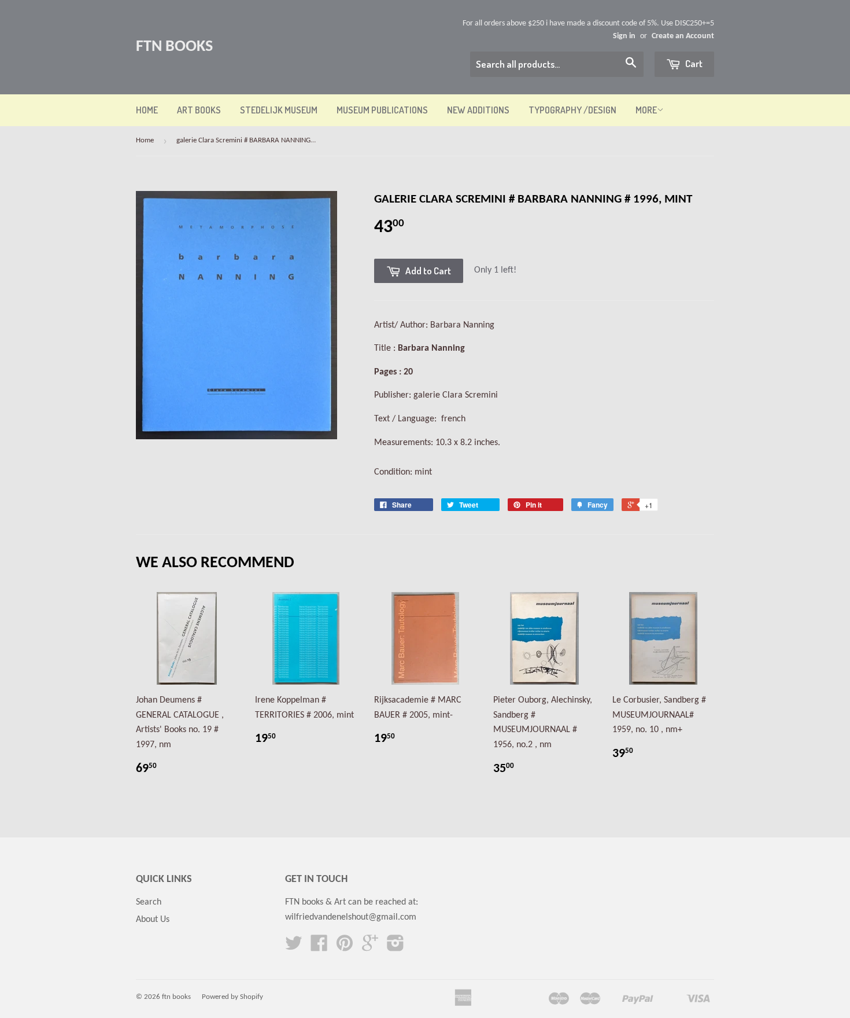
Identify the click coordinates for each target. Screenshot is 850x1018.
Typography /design (572, 110)
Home (147, 110)
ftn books (174, 47)
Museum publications (382, 110)
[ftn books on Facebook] (319, 947)
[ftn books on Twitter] (293, 947)
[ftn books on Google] (370, 947)
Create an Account (683, 36)
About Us (152, 919)
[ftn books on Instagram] (395, 947)
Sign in (624, 36)
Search (148, 902)
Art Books (199, 110)
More (646, 110)
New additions (478, 110)
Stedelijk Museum (278, 110)
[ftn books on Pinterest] (344, 947)
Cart (693, 63)
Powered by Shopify (232, 997)
